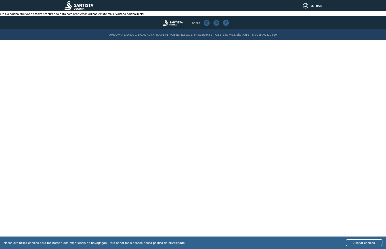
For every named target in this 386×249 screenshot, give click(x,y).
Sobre (196, 23)
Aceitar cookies (364, 243)
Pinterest (216, 23)
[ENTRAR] (304, 6)
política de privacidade (169, 243)
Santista (78, 5)
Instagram (207, 23)
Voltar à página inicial (129, 14)
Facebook (226, 23)
